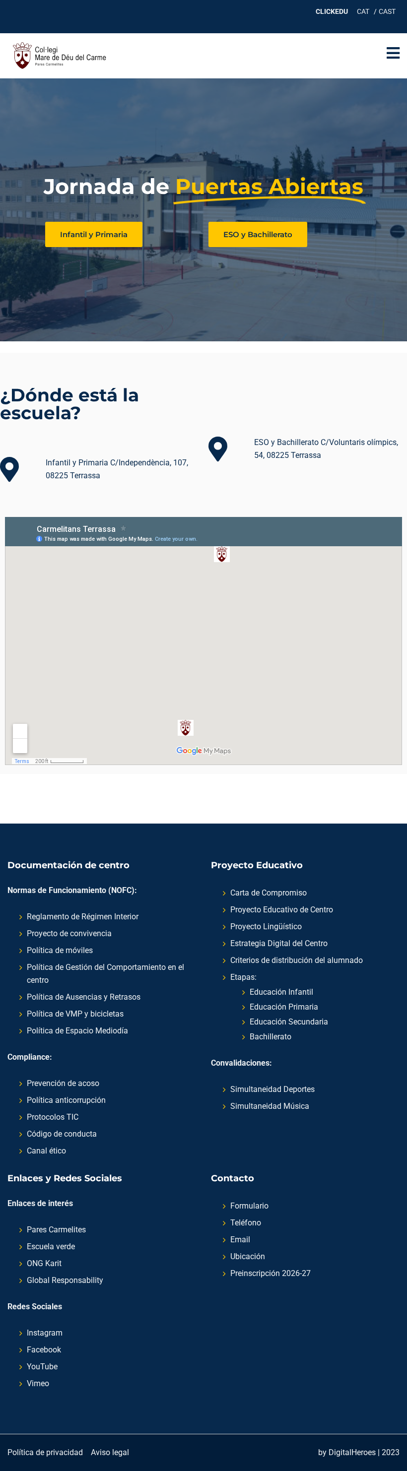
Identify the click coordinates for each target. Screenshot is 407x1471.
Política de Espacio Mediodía (77, 1030)
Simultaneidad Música (269, 1106)
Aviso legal (110, 1452)
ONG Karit (44, 1263)
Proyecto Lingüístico (266, 926)
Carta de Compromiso (268, 892)
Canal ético (46, 1150)
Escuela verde (51, 1246)
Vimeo (38, 1383)
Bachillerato (270, 1036)
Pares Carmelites (56, 1229)
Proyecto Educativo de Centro (281, 909)
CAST (387, 11)
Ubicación (247, 1256)
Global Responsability (65, 1280)
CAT (363, 11)
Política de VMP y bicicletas (75, 1014)
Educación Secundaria (289, 1021)
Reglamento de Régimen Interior (82, 916)
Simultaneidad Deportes (272, 1089)
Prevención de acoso (63, 1083)
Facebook (44, 1349)
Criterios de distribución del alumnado (296, 960)
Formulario (249, 1206)
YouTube (42, 1366)
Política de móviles (60, 950)
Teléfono (245, 1222)
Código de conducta (62, 1134)
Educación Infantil (281, 992)
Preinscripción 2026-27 (270, 1273)
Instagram (45, 1333)
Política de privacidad (45, 1452)
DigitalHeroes (352, 1452)
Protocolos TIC (52, 1117)
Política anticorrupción (66, 1100)
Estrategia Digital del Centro (279, 943)
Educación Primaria (284, 1007)
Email (240, 1239)
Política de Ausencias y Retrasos (83, 997)
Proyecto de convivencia (69, 933)
